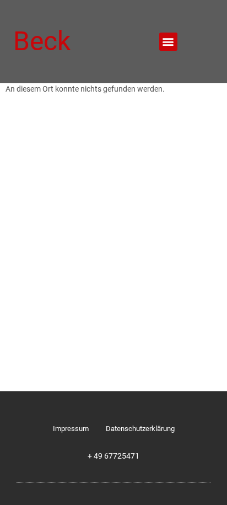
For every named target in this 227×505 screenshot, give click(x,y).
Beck (42, 41)
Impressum (71, 428)
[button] (168, 42)
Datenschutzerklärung (140, 428)
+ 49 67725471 (113, 456)
